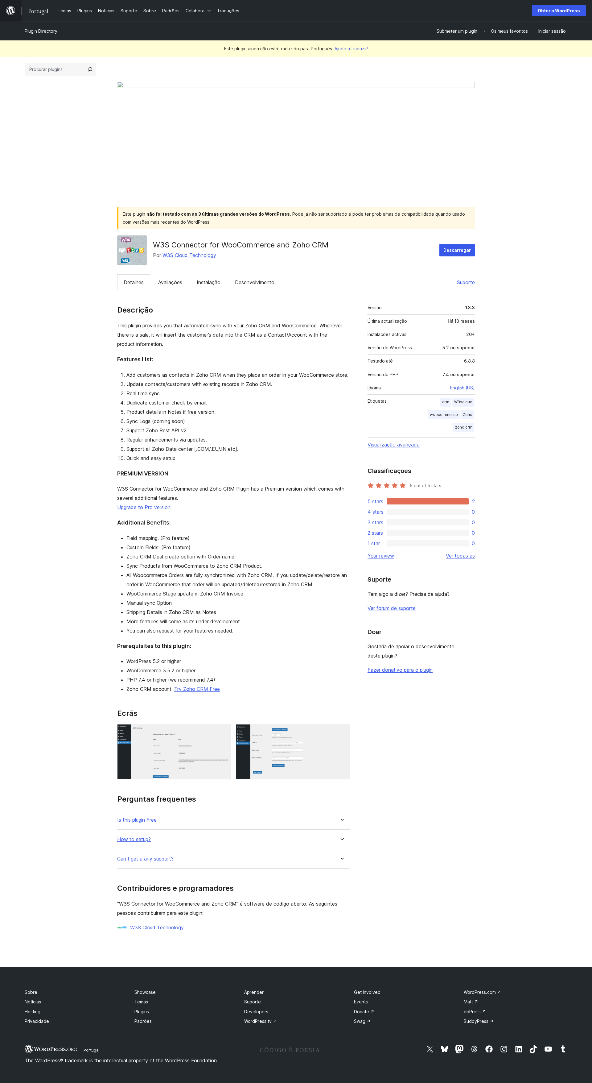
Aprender (254, 992)
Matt (471, 1001)
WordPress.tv (260, 1021)
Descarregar (457, 250)
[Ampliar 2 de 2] (341, 732)
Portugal (92, 1050)
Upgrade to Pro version (144, 507)
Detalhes (134, 282)
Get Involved (367, 992)
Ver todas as (460, 556)
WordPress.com (482, 992)
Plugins (141, 1011)
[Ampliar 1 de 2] (223, 732)
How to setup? (134, 839)
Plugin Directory (41, 31)
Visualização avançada (394, 445)
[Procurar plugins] (90, 69)
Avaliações (170, 282)
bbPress (475, 1011)
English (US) (462, 387)
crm (445, 402)
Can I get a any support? (145, 859)
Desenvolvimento (254, 282)
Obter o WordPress (559, 10)
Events (361, 1001)
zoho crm (463, 427)
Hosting (32, 1011)
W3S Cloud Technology (189, 255)
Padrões (143, 1021)
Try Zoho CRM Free (197, 689)
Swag (362, 1021)
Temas (141, 1001)
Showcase (145, 992)
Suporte (466, 282)
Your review (381, 556)
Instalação (208, 282)
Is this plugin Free (137, 820)
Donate (364, 1011)
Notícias (33, 1001)
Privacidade (37, 1021)
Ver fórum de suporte (392, 608)
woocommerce (444, 414)
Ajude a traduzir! (351, 48)
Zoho (467, 414)
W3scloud (463, 402)
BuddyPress (479, 1021)
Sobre (31, 992)
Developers (256, 1011)
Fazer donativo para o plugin (400, 670)
